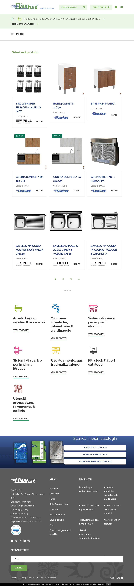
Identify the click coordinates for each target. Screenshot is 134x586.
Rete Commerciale (59, 504)
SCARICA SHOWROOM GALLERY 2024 (95, 461)
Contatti (54, 509)
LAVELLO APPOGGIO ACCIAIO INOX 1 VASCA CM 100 (29, 249)
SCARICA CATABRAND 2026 (95, 454)
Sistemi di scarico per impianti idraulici (112, 509)
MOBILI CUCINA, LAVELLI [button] (23, 24)
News (52, 499)
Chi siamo (54, 493)
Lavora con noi (57, 520)
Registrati (19, 568)
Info (102, 584)
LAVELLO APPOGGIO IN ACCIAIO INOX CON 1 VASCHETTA (104, 249)
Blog (52, 525)
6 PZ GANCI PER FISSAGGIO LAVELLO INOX (28, 107)
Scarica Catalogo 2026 (95, 447)
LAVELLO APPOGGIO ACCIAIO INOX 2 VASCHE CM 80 (65, 249)
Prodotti (54, 488)
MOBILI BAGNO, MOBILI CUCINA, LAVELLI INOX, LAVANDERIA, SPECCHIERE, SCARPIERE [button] (62, 19)
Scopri (39, 122)
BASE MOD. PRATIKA (103, 103)
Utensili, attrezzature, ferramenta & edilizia (89, 534)
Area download (57, 514)
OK (108, 584)
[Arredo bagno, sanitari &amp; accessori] (20, 19)
